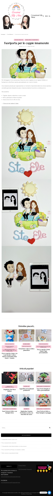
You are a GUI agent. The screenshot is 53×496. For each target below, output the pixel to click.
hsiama (21, 46)
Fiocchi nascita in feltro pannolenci (43, 347)
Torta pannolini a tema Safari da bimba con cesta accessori (14, 446)
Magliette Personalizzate (9, 387)
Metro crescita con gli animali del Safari (10, 453)
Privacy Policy (22, 465)
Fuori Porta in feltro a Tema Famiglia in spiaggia (43, 412)
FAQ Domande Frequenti (25, 469)
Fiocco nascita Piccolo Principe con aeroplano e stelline (13, 449)
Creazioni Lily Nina (37, 16)
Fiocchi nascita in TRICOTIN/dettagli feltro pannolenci (9, 350)
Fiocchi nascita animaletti (9, 347)
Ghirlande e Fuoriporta (31, 39)
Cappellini (26, 386)
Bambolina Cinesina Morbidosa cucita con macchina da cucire (26, 412)
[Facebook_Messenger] (49, 492)
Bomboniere (26, 344)
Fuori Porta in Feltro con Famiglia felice (9, 412)
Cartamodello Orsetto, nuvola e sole (9, 439)
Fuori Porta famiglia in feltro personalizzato (43, 389)
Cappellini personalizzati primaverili (26, 389)
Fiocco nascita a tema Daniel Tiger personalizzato (43, 351)
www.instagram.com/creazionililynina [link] (10, 476)
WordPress (23, 494)
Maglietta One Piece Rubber (9, 390)
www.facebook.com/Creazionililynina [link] (10, 482)
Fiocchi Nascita (19, 39)
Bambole (26, 408)
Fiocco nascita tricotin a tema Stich (9, 443)
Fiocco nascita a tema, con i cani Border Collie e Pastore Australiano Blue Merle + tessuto (9, 356)
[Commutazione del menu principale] (44, 16)
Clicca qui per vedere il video (10, 103)
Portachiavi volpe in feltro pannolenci (26, 349)
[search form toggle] (49, 16)
